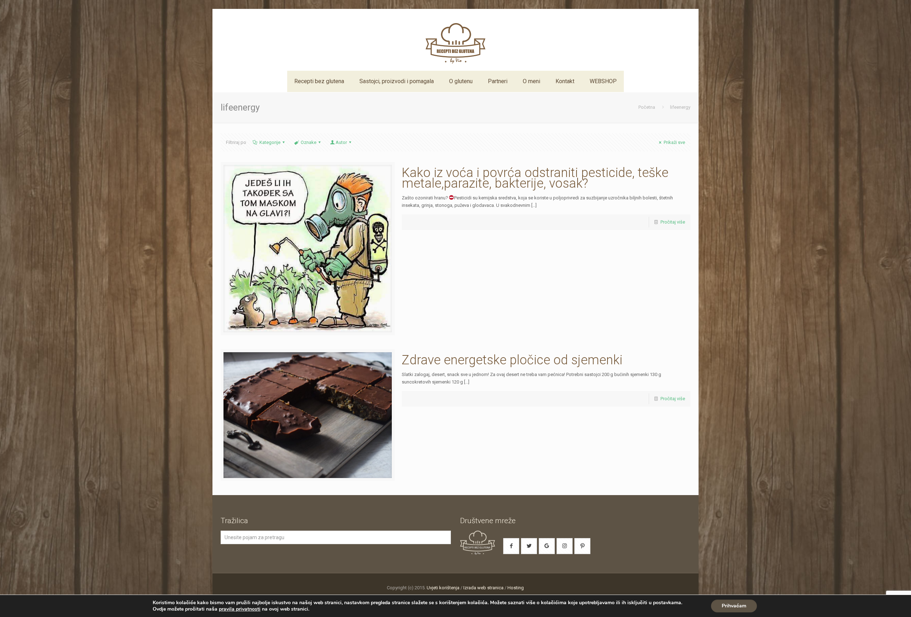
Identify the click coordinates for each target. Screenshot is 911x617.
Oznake (308, 142)
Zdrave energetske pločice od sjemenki (512, 360)
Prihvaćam (734, 605)
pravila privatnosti (239, 609)
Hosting (515, 587)
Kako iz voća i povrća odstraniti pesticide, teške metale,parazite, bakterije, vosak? (535, 178)
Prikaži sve (674, 142)
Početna (646, 107)
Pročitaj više (672, 222)
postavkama (667, 603)
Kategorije (269, 142)
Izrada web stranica (483, 587)
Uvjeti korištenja (443, 587)
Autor (341, 142)
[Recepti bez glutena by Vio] (455, 40)
